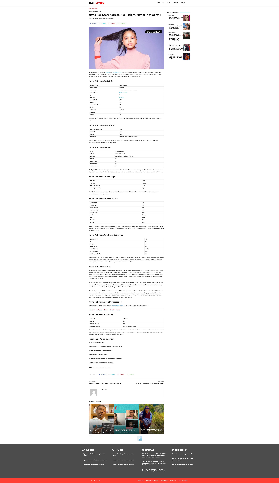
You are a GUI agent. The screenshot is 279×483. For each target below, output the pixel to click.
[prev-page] (90, 436)
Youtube (112, 310)
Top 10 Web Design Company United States (93, 455)
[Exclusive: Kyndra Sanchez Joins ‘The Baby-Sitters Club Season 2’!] (126, 419)
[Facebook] (91, 480)
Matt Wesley (95, 18)
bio (93, 367)
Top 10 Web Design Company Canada (93, 465)
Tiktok (118, 310)
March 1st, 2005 (123, 92)
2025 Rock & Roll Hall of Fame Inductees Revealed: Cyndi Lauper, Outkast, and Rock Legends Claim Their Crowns (175, 48)
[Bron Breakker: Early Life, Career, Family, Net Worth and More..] (186, 56)
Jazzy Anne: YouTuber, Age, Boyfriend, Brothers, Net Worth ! (105, 383)
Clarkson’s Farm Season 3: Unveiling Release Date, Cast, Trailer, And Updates (154, 470)
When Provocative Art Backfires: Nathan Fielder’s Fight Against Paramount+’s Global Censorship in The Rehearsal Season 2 (175, 37)
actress (108, 72)
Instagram (99, 310)
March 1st (121, 97)
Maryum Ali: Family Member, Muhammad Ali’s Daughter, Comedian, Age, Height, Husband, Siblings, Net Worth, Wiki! (151, 431)
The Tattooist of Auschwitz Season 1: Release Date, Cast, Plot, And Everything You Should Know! (154, 463)
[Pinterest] (97, 480)
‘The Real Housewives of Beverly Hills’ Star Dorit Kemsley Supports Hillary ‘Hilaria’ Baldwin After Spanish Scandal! (154, 455)
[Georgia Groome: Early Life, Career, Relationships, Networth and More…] (186, 18)
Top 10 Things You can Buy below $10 (123, 465)
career (97, 367)
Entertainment (171, 32)
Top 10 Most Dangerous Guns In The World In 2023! (182, 459)
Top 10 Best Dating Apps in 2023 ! (182, 454)
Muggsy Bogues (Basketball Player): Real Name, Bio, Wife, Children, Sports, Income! (101, 431)
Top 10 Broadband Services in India (182, 465)
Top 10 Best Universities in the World (123, 460)
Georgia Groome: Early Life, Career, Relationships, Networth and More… (175, 19)
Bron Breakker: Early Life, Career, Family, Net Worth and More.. (175, 57)
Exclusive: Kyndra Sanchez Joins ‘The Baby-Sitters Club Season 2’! (126, 431)
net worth (102, 367)
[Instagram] (94, 480)
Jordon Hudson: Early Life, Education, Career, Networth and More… (175, 27)
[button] (189, 3)
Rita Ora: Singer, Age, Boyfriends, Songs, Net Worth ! (150, 383)
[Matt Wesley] (90, 18)
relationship (107, 367)
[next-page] (92, 436)
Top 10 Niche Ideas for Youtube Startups (95, 460)
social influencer (117, 72)
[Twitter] (99, 480)
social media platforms (117, 305)
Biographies (94, 8)
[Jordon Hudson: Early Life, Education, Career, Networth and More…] (186, 26)
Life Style (99, 11)
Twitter (106, 310)
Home (90, 8)
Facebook (92, 310)
